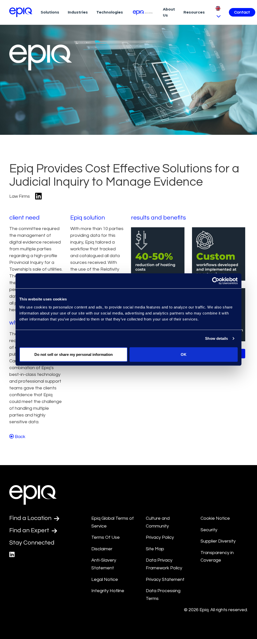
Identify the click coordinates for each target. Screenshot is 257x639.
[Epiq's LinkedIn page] (12, 555)
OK (183, 354)
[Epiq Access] (143, 12)
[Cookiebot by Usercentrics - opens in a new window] (216, 281)
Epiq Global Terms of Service (112, 522)
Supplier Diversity (218, 541)
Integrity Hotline (107, 590)
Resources (194, 12)
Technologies (109, 12)
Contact (242, 12)
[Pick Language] (218, 12)
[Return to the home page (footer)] (20, 12)
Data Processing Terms (163, 594)
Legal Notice (104, 579)
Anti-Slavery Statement (103, 564)
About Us (169, 12)
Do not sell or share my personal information (73, 354)
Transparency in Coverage (217, 556)
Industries (78, 12)
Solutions (50, 12)
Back (19, 436)
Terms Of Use (105, 537)
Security (209, 529)
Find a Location (31, 518)
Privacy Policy (160, 537)
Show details (216, 338)
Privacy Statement (165, 579)
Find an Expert (29, 530)
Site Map (155, 549)
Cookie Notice (215, 518)
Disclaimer (101, 549)
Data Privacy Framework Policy (164, 564)
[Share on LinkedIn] (38, 196)
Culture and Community (158, 522)
